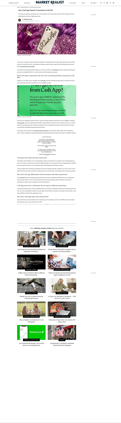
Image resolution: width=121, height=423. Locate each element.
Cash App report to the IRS (27, 66)
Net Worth (93, 3)
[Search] (101, 2)
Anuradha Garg (28, 19)
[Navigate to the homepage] (50, 2)
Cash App (55, 69)
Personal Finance (13, 3)
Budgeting (27, 3)
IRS (67, 120)
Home (18, 7)
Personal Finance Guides (35, 7)
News (83, 3)
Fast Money (73, 3)
